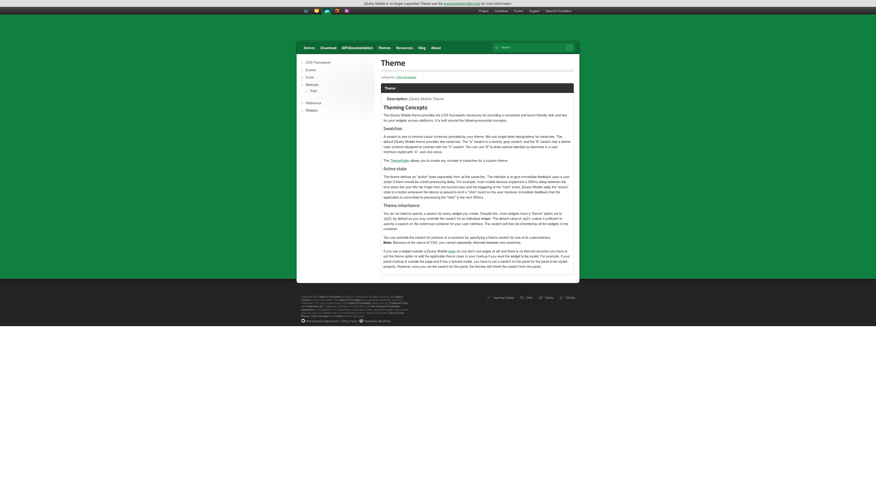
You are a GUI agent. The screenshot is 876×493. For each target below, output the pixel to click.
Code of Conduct (320, 316)
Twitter (549, 297)
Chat (529, 297)
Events (518, 11)
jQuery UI (316, 11)
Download (328, 47)
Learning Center (503, 297)
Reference (313, 102)
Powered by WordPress (377, 321)
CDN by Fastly (349, 321)
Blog (422, 47)
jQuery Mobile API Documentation (331, 28)
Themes (384, 47)
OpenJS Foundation (558, 11)
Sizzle (337, 11)
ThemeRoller (399, 160)
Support (534, 11)
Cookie (339, 316)
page (452, 251)
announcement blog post (462, 3)
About (436, 47)
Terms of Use (396, 313)
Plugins (484, 11)
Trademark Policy (399, 303)
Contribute (501, 11)
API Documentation (357, 47)
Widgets (312, 110)
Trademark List (314, 306)
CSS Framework (406, 77)
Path (313, 90)
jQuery (306, 11)
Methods (312, 84)
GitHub (570, 297)
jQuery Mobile (326, 11)
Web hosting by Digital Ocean (322, 321)
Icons (310, 77)
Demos (309, 47)
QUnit (346, 11)
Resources (404, 47)
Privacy (305, 316)
